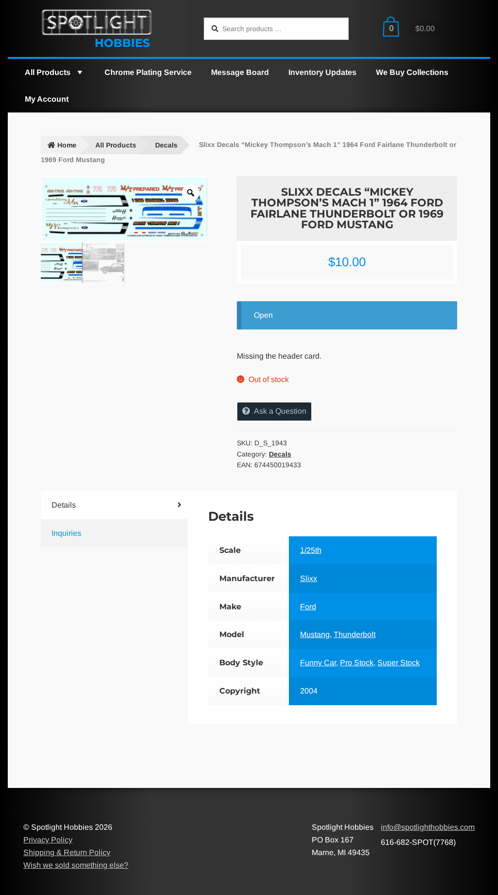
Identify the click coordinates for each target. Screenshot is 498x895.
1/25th (310, 550)
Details (64, 505)
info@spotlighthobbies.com (428, 827)
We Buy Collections (412, 72)
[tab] (102, 505)
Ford (308, 607)
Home (66, 145)
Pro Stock (357, 662)
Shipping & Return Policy (66, 852)
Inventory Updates (322, 72)
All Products (48, 72)
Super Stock (398, 662)
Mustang (315, 634)
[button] (79, 72)
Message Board (240, 72)
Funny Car (318, 662)
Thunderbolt (354, 634)
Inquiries (66, 533)
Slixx (308, 578)
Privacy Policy (47, 840)
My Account (47, 99)
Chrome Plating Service (148, 72)
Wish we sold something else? (75, 865)
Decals (166, 145)
